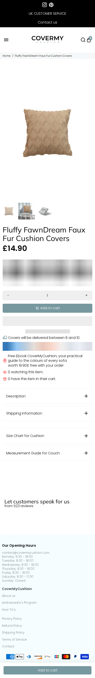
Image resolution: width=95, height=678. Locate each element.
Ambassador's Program (19, 603)
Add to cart (47, 670)
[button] (47, 321)
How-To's (9, 610)
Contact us (47, 22)
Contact (8, 646)
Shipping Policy (13, 632)
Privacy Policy (12, 619)
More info (10, 493)
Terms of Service (14, 639)
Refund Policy (12, 626)
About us (8, 596)
